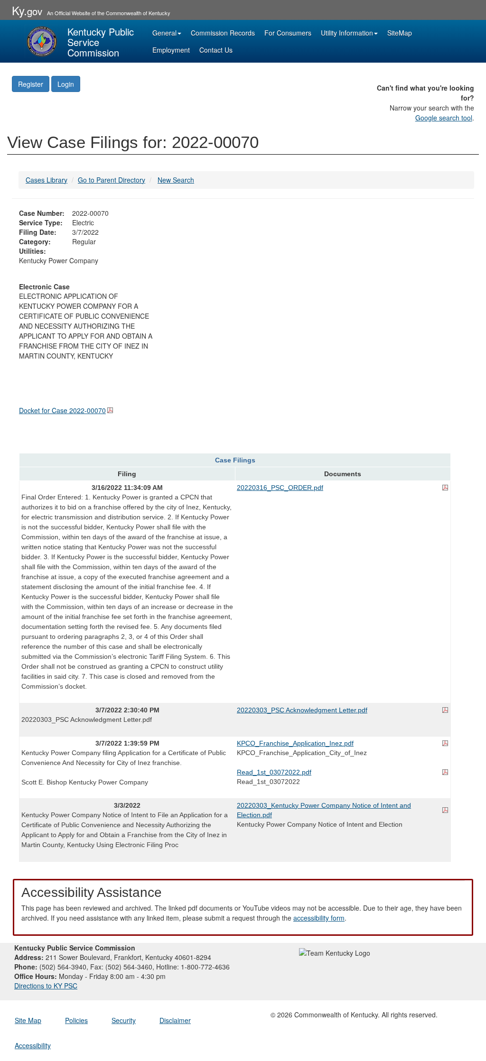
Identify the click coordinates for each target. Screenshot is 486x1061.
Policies (76, 1020)
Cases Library (46, 180)
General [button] (164, 32)
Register (30, 84)
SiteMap (399, 32)
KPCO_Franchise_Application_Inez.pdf (295, 743)
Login (65, 84)
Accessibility (33, 1045)
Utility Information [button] (347, 32)
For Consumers (287, 32)
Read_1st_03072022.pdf (274, 772)
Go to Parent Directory (111, 180)
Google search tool (443, 117)
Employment (171, 50)
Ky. (27, 10)
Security (124, 1020)
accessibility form (319, 918)
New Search (176, 180)
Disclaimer (175, 1020)
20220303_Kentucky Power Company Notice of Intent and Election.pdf (324, 810)
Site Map (28, 1020)
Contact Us (216, 50)
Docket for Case (62, 410)
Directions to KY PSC (45, 985)
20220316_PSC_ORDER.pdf (280, 487)
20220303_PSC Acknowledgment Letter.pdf (302, 710)
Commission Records (223, 32)
